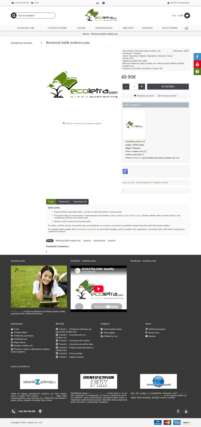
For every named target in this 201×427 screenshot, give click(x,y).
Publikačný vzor (111, 336)
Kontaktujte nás (20, 339)
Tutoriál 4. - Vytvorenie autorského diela (76, 344)
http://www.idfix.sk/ (98, 393)
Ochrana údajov (20, 332)
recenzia (87, 240)
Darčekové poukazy (157, 329)
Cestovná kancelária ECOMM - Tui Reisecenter (159, 394)
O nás (16, 329)
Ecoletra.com (17, 311)
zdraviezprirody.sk (47, 396)
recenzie (111, 240)
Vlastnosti (63, 201)
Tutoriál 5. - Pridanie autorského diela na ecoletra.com (74, 349)
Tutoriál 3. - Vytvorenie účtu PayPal (74, 341)
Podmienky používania (23, 336)
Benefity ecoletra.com (23, 346)
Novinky (152, 336)
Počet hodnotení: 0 (144, 182)
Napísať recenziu (161, 182)
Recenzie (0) (80, 201)
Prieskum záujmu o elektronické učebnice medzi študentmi (30, 350)
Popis (51, 201)
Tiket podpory (109, 333)
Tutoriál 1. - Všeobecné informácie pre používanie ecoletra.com (74, 330)
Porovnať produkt (168, 96)
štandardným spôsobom (86, 229)
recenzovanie (99, 240)
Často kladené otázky (113, 329)
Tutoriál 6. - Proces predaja (70, 353)
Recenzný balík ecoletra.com (68, 240)
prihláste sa (137, 158)
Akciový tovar (153, 333)
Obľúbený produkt (145, 96)
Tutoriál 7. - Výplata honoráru (71, 357)
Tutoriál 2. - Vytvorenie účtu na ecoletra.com (70, 336)
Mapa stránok (19, 342)
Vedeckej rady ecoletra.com (128, 215)
